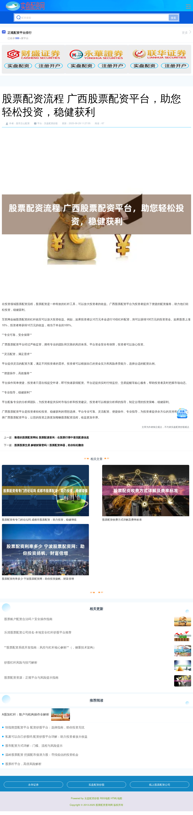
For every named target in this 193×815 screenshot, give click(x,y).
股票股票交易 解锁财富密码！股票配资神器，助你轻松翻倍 (49, 445)
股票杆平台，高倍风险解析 (23, 764)
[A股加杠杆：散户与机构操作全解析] (60, 714)
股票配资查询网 (104, 805)
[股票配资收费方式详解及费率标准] (145, 490)
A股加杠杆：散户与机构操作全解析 (25, 714)
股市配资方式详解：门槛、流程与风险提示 (34, 745)
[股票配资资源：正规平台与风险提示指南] (182, 681)
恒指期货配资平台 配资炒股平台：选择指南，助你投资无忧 (44, 727)
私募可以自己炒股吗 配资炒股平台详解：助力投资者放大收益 (46, 736)
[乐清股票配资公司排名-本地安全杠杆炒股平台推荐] (182, 635)
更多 (185, 32)
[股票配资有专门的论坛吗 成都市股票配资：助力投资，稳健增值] (45, 490)
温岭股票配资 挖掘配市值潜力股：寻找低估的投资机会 (41, 754)
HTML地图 (116, 798)
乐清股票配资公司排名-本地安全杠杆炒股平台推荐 (37, 632)
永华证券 (33, 784)
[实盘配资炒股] (25, 6)
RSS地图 (105, 798)
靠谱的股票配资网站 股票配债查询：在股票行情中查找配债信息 (51, 437)
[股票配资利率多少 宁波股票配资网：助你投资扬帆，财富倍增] (45, 549)
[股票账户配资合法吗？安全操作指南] (182, 621)
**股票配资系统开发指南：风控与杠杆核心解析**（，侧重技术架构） (50, 647)
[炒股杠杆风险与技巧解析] (182, 665)
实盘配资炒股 (96, 784)
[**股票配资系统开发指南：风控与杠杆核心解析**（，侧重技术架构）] (182, 650)
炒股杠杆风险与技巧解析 (20, 662)
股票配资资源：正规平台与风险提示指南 (31, 677)
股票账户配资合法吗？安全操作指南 (28, 619)
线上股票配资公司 (159, 784)
